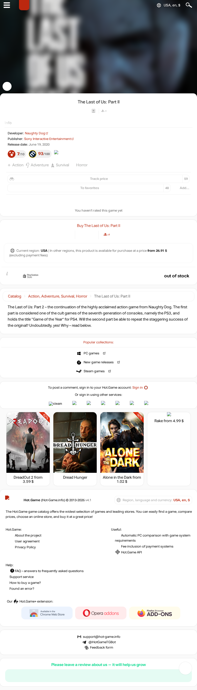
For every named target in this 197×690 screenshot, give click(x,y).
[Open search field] (188, 5)
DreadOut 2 (23, 477)
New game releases (98, 362)
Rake (158, 421)
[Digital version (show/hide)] (82, 234)
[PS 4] (106, 234)
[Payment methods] (67, 234)
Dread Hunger (75, 477)
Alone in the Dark (117, 477)
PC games (91, 353)
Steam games (94, 371)
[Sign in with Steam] (55, 404)
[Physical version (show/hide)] (91, 234)
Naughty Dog (35, 133)
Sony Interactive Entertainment (47, 139)
